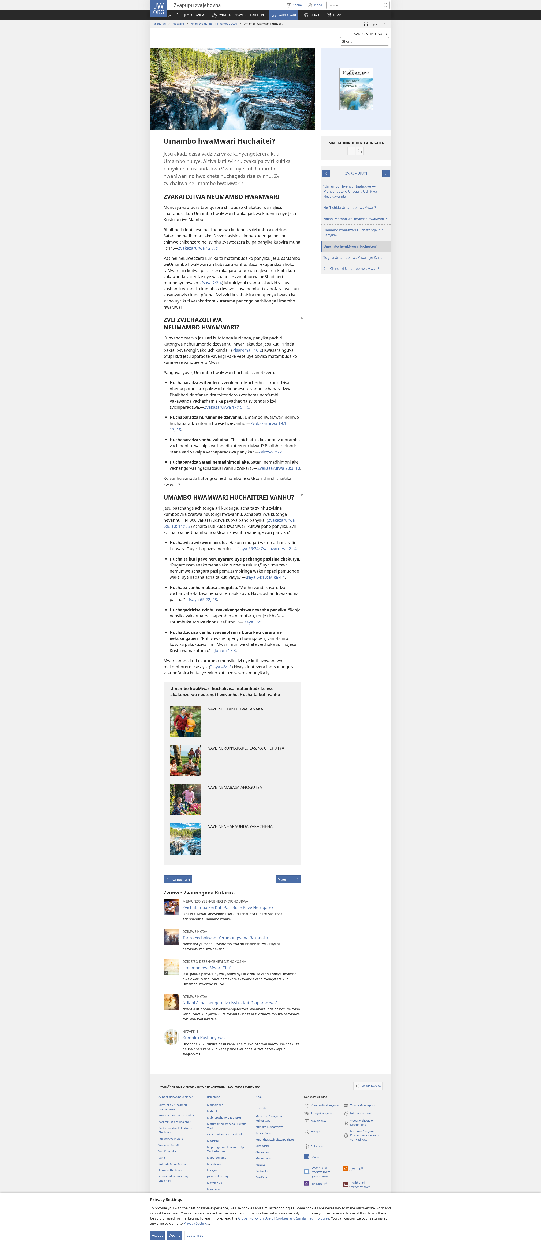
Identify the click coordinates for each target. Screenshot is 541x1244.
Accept (157, 1235)
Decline (174, 1235)
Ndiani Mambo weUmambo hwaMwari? (355, 218)
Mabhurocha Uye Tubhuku (224, 1117)
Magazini (178, 24)
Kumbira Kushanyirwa (204, 1038)
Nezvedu (261, 1108)
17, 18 (175, 429)
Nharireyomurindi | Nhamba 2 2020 (214, 24)
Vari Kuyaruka (167, 1151)
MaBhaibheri (215, 1105)
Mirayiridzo (214, 1170)
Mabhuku (213, 1111)
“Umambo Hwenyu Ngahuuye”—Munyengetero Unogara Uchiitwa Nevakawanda (350, 191)
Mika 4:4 (276, 577)
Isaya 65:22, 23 (203, 599)
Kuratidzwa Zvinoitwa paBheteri (275, 1139)
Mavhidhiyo (214, 1183)
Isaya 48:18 (221, 667)
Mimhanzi (213, 1189)
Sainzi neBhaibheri (170, 1170)
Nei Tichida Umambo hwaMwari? (349, 207)
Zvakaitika (261, 1171)
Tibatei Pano (263, 1133)
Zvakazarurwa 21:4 (278, 548)
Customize (194, 1235)
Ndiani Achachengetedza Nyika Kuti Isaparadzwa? (230, 1003)
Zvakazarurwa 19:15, (270, 423)
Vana (161, 1158)
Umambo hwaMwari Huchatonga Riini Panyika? (353, 232)
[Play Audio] (366, 24)
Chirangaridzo (264, 1152)
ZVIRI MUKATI (356, 173)
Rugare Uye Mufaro (170, 1139)
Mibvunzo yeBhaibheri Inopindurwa (172, 1107)
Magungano (263, 1158)
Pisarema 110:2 (247, 350)
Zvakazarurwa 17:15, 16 (226, 407)
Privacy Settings (196, 1223)
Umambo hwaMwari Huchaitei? (350, 246)
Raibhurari (159, 24)
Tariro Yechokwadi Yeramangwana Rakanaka (225, 937)
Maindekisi (214, 1164)
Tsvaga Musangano (359, 1105)
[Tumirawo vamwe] (375, 24)
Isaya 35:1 (252, 622)
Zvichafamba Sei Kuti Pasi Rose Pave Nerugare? (228, 907)
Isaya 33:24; (248, 548)
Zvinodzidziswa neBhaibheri (175, 1097)
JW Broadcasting (217, 1176)
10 (297, 468)
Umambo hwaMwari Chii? (207, 967)
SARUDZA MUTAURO (370, 33)
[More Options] (384, 24)
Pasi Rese (261, 1177)
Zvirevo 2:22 (270, 452)
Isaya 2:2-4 (212, 283)
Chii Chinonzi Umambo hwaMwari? (351, 268)
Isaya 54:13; (257, 577)
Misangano (262, 1146)
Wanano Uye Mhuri (170, 1145)
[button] (238, 15)
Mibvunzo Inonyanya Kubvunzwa (268, 1118)
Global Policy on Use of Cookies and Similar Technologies (283, 1218)
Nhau (258, 1097)
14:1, (182, 526)
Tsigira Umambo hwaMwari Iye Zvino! (353, 257)
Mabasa (260, 1164)
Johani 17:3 (225, 650)
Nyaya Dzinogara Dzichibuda (225, 1134)
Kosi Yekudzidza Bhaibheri (174, 1122)
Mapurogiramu (216, 1158)
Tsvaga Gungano (318, 1113)
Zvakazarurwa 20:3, (275, 468)
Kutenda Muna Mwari (172, 1164)
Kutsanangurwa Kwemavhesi (176, 1115)
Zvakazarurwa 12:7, (196, 248)
